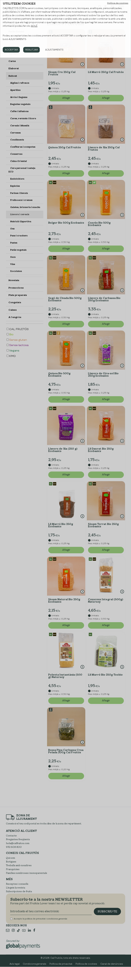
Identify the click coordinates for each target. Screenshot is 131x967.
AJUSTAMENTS (54, 49)
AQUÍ (34, 26)
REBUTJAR (31, 49)
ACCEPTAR (11, 49)
